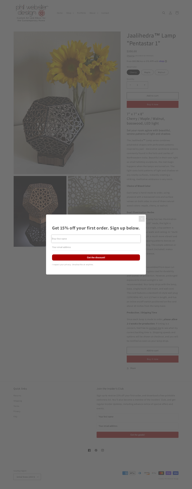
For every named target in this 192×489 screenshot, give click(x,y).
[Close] (142, 219)
